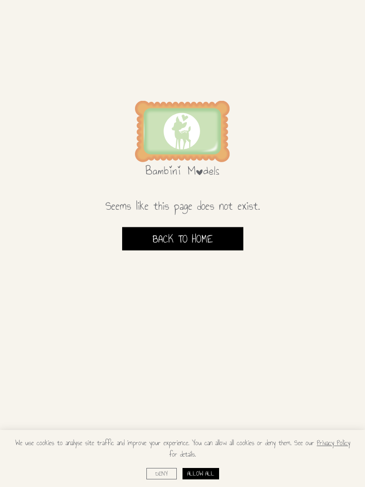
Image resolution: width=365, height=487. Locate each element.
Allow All (200, 473)
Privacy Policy (333, 443)
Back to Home (183, 238)
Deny (161, 473)
